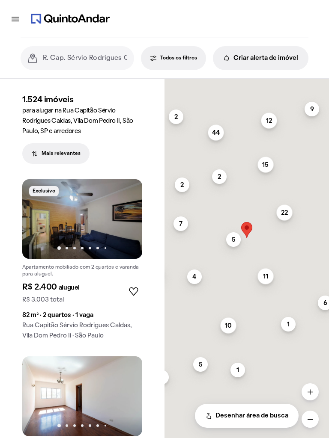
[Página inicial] (70, 19)
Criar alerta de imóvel (265, 58)
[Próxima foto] (126, 219)
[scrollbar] (246, 82)
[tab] (56, 153)
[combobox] (85, 58)
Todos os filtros (178, 58)
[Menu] (15, 18)
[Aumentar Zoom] (310, 391)
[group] (82, 262)
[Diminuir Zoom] (310, 419)
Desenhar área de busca (251, 416)
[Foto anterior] (37, 219)
